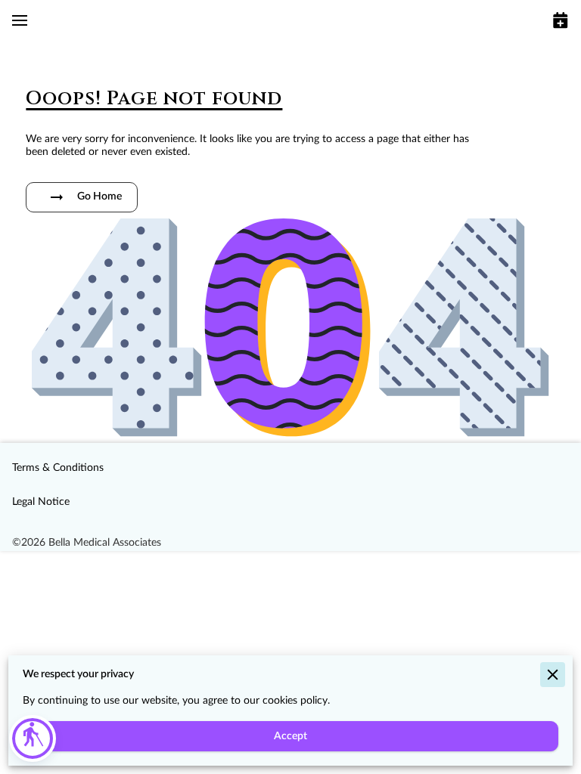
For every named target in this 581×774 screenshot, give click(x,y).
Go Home (99, 196)
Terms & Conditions (58, 468)
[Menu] (19, 20)
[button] (32, 738)
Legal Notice (41, 502)
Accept (290, 736)
